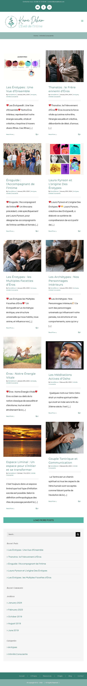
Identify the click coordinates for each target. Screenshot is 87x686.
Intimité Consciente (12, 96)
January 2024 (15, 603)
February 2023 (15, 610)
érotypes (33, 94)
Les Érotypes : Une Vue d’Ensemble (25, 550)
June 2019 (13, 630)
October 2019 (15, 617)
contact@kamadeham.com (56, 1)
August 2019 (14, 623)
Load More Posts (43, 520)
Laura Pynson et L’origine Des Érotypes (60, 184)
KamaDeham (12, 94)
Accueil (21, 676)
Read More (9, 134)
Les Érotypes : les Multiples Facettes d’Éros (19, 280)
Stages (60, 676)
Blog (70, 676)
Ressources (47, 676)
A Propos (33, 676)
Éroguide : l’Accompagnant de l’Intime (20, 184)
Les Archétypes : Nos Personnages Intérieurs (64, 280)
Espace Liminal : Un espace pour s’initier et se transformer (21, 465)
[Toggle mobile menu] (82, 21)
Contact (81, 676)
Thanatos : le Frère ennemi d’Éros (24, 557)
